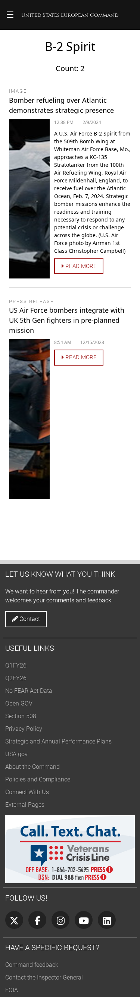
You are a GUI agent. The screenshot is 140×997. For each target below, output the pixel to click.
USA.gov (16, 754)
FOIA (11, 990)
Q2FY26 (16, 678)
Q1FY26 (16, 665)
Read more (80, 266)
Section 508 (20, 716)
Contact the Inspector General (44, 977)
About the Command (32, 766)
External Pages (24, 804)
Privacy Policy (23, 728)
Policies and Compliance (37, 779)
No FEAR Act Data (28, 690)
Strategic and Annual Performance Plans (58, 741)
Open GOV (18, 703)
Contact (29, 618)
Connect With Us (27, 792)
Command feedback (31, 964)
